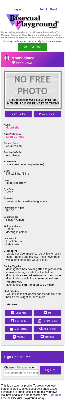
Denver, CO (19, 62)
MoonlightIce (22, 58)
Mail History (18, 329)
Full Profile (18, 321)
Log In (17, 9)
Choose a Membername (19, 367)
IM (47, 313)
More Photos (18, 113)
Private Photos (47, 113)
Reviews (47, 337)
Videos (18, 337)
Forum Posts (47, 321)
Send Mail (18, 313)
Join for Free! (48, 9)
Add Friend (47, 329)
